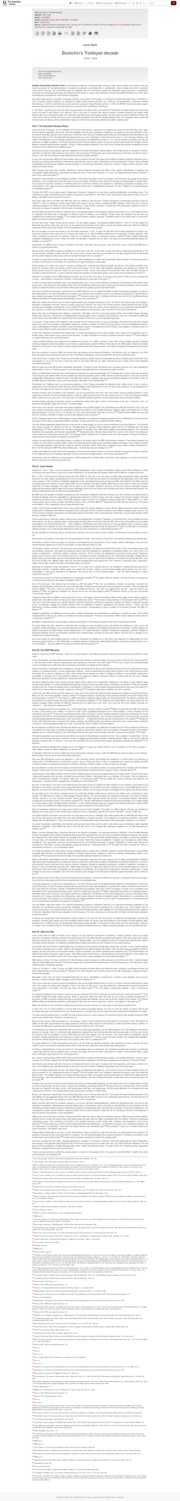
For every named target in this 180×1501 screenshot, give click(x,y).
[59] (69, 789)
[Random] (137, 3)
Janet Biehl (46, 17)
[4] (52, 188)
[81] (79, 1072)
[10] (50, 241)
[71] (127, 956)
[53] (137, 732)
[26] (126, 453)
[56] (135, 769)
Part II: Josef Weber (44, 74)
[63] (44, 828)
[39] (41, 609)
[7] (64, 216)
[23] (78, 431)
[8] (62, 219)
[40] (53, 617)
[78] (140, 1001)
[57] (98, 778)
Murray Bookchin (62, 19)
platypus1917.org (114, 24)
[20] (116, 412)
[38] (144, 599)
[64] (88, 837)
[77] (141, 993)
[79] (93, 1036)
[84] (42, 1123)
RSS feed (68, 1497)
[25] (111, 447)
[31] (51, 573)
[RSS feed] (133, 3)
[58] (96, 780)
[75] (94, 987)
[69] (83, 900)
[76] (39, 990)
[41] (98, 643)
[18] (133, 335)
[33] (81, 580)
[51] (52, 713)
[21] (99, 414)
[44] (132, 684)
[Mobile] (129, 3)
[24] (79, 436)
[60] (80, 800)
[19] (106, 380)
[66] (43, 855)
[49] (70, 705)
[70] (128, 951)
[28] (102, 501)
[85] (105, 1126)
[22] (45, 429)
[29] (119, 526)
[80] (105, 1039)
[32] (94, 577)
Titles (76, 1497)
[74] (94, 979)
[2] (91, 152)
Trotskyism (74, 19)
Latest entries (98, 1497)
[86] (62, 1137)
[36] (111, 591)
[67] (37, 873)
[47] (56, 697)
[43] (85, 678)
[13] (109, 278)
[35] (41, 591)
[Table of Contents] (71, 3)
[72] (63, 962)
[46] (76, 695)
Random (60, 1497)
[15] (97, 298)
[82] (42, 1079)
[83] (105, 1085)
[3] (58, 174)
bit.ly (68, 1221)
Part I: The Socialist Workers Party (49, 71)
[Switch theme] (143, 3)
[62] (122, 811)
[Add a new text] (140, 3)
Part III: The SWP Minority (46, 76)
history (52, 19)
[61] (110, 805)
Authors (82, 1497)
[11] (102, 255)
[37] (51, 593)
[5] (69, 197)
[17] (147, 307)
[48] (97, 700)
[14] (79, 296)
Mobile (107, 1497)
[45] (84, 689)
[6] (38, 203)
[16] (79, 307)
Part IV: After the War (45, 78)
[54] (144, 740)
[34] (94, 583)
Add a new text (117, 1497)
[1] (73, 146)
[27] (81, 490)
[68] (102, 891)
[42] (112, 662)
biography (45, 19)
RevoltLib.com (40, 27)
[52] (137, 718)
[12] (144, 272)
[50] (111, 708)
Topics (89, 1497)
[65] (110, 844)
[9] (125, 236)
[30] (121, 528)
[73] (67, 970)
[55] (81, 749)
